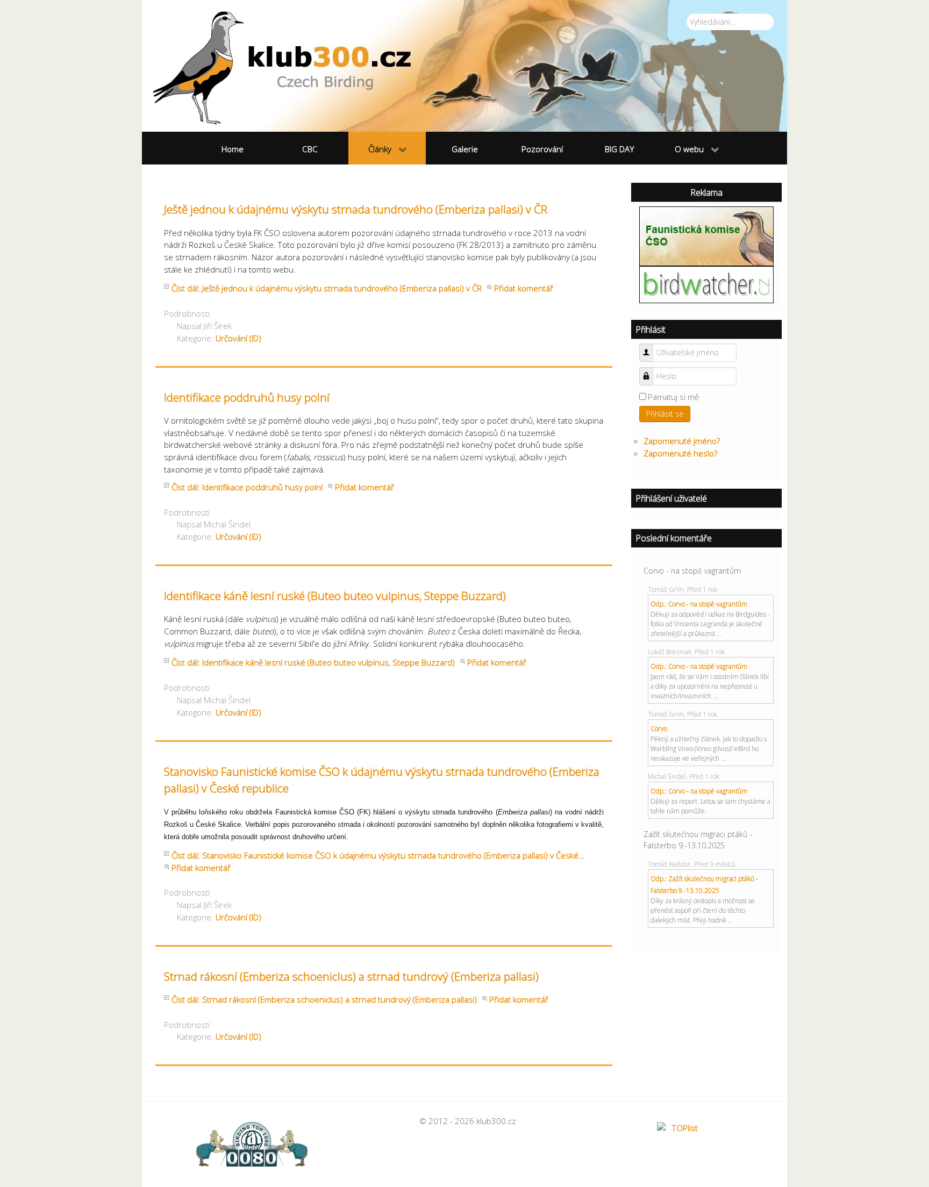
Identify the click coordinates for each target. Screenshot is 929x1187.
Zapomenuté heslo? (680, 453)
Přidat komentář (523, 288)
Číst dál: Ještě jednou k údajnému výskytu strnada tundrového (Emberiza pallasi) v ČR (326, 288)
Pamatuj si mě (673, 396)
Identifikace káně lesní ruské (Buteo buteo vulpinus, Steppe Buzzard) (335, 595)
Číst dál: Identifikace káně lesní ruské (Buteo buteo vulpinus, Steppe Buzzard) (313, 662)
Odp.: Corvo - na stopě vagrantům (699, 604)
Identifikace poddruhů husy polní (247, 397)
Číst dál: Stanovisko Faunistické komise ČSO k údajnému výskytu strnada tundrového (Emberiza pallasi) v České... (378, 855)
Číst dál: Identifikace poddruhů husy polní (247, 487)
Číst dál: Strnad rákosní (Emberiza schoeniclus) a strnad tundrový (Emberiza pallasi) (324, 999)
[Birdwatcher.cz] (706, 283)
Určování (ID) (238, 338)
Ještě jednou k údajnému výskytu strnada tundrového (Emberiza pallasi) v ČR (355, 209)
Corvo (659, 728)
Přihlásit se (664, 414)
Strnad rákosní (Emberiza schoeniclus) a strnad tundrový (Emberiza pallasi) (351, 976)
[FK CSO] (706, 235)
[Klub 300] (464, 66)
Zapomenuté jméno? (682, 440)
